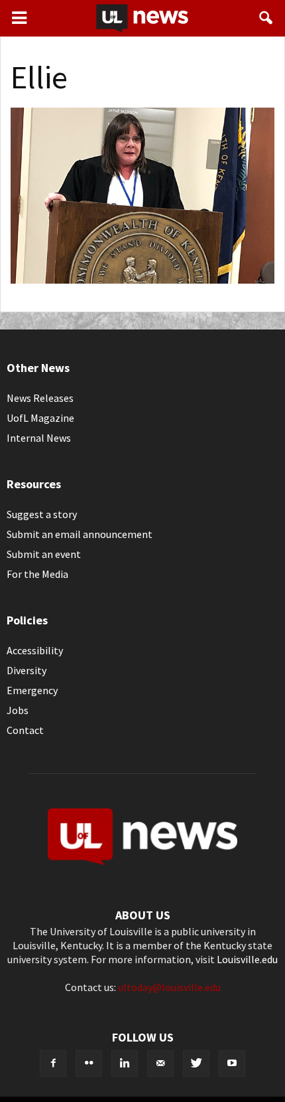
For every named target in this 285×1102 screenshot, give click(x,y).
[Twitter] (196, 1063)
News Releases (40, 398)
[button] (266, 18)
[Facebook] (53, 1063)
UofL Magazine (40, 417)
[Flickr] (89, 1063)
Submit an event (44, 554)
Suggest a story (42, 514)
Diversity (26, 670)
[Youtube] (232, 1063)
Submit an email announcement (79, 534)
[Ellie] (142, 279)
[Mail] (160, 1063)
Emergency (32, 690)
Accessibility (35, 650)
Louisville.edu (247, 959)
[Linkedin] (124, 1063)
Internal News (39, 437)
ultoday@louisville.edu (169, 987)
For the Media (37, 574)
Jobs (17, 710)
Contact (25, 730)
